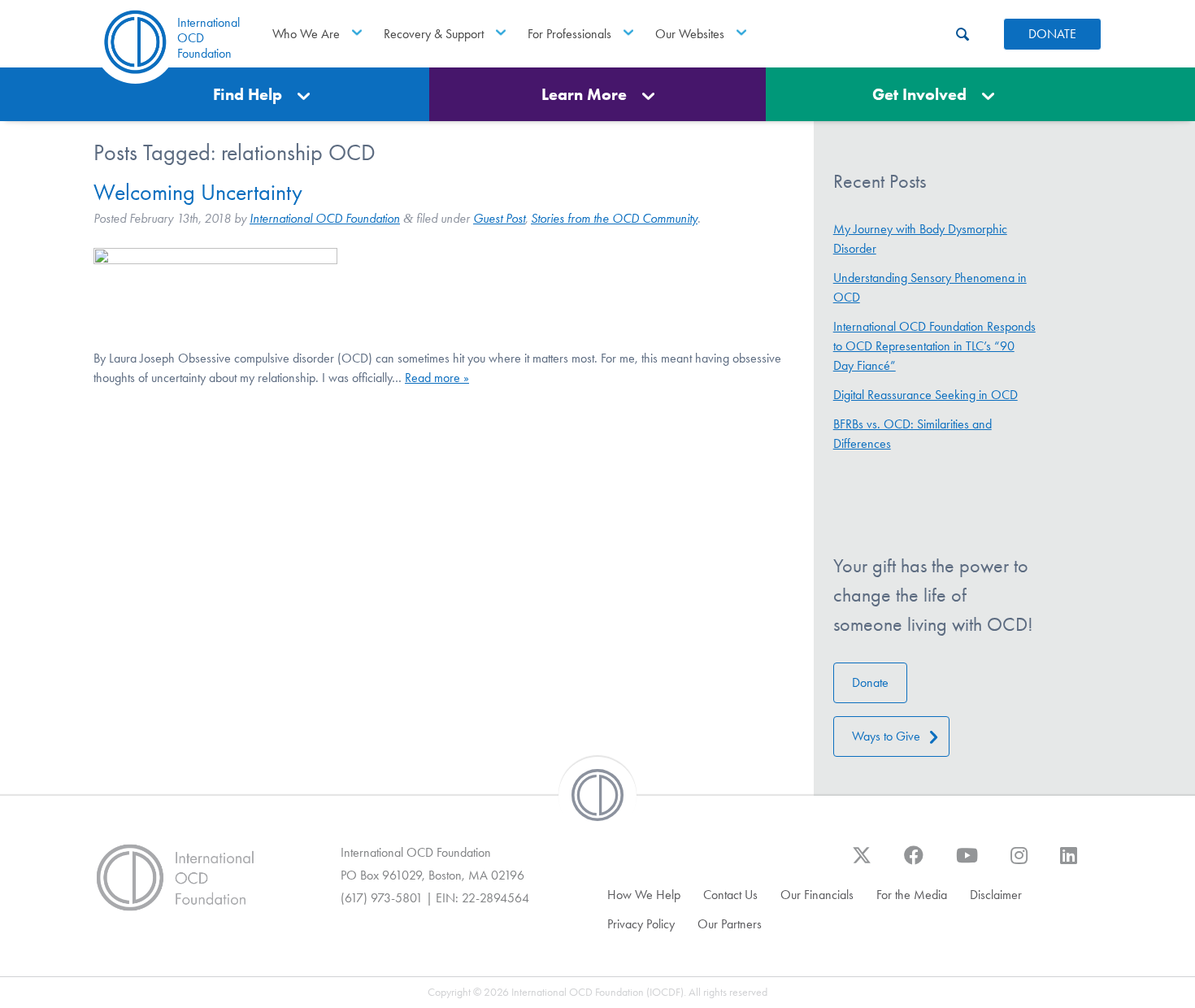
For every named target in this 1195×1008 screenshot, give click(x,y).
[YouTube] (967, 863)
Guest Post (499, 218)
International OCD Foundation (325, 218)
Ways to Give (886, 736)
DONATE (1052, 33)
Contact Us (730, 894)
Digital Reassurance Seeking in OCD (925, 394)
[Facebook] (913, 863)
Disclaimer (996, 894)
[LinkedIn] (1068, 863)
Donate (870, 682)
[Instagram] (1019, 863)
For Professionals (569, 33)
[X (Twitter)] (861, 863)
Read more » (437, 377)
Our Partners (729, 924)
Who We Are (306, 33)
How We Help (643, 894)
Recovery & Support (434, 33)
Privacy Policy (641, 924)
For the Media (911, 894)
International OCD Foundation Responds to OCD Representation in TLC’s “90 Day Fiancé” (934, 346)
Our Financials (817, 894)
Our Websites (689, 33)
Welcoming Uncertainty (197, 192)
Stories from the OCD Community (614, 218)
